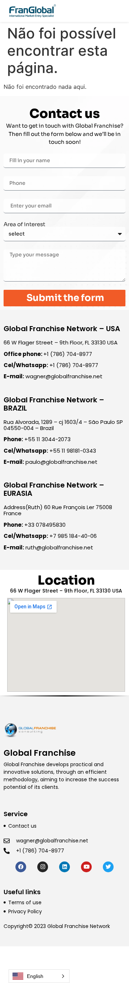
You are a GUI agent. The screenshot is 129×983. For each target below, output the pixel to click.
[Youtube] (86, 866)
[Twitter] (108, 866)
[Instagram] (42, 866)
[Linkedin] (64, 866)
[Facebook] (20, 866)
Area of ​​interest (24, 224)
